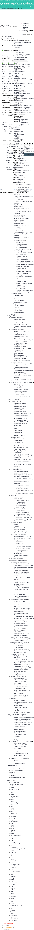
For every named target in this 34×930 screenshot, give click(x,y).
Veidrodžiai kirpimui (19, 319)
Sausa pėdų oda (22, 269)
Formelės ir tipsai (19, 177)
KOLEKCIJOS (11, 780)
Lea (11, 855)
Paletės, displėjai (18, 206)
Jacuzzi (12, 772)
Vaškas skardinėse (22, 504)
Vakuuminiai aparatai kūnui (21, 591)
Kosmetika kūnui (15, 437)
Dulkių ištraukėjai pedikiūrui (21, 649)
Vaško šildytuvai (18, 497)
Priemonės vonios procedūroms (22, 454)
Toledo (12, 913)
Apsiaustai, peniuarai (19, 386)
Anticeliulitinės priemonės (21, 447)
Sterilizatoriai (17, 683)
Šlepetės (19, 545)
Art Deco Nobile (14, 789)
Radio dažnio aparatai (20, 628)
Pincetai (19, 492)
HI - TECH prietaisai (19, 594)
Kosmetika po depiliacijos (24, 519)
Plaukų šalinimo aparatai (20, 586)
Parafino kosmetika (19, 310)
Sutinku (20, 8)
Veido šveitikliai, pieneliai (20, 406)
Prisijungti (23, 148)
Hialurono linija (18, 433)
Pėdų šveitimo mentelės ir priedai (23, 232)
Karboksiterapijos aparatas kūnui (23, 569)
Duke (11, 815)
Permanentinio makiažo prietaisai (23, 638)
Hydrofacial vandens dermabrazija (23, 616)
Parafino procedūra (15, 304)
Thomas (12, 910)
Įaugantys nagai (21, 254)
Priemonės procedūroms (21, 527)
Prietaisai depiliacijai (16, 691)
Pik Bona (12, 884)
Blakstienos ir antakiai (16, 469)
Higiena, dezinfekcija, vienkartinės (16, 714)
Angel (12, 787)
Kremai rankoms (22, 242)
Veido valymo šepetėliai (20, 635)
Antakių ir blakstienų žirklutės (25, 493)
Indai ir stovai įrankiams (20, 738)
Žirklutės (19, 198)
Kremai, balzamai (19, 439)
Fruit (11, 823)
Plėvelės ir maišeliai (19, 726)
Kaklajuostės (20, 394)
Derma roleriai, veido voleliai (22, 608)
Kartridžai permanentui (20, 640)
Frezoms (16, 710)
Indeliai (16, 524)
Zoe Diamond (14, 918)
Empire (12, 820)
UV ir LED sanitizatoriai (20, 680)
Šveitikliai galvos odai (20, 374)
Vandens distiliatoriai (16, 779)
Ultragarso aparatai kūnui (21, 589)
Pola (11, 886)
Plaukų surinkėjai (18, 350)
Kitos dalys (17, 141)
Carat (12, 801)
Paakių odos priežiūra (20, 411)
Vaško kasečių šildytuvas (21, 695)
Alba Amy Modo (14, 782)
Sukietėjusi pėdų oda (23, 275)
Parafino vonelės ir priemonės (22, 650)
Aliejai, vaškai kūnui (19, 449)
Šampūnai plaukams (19, 369)
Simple (12, 903)
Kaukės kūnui (17, 452)
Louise (12, 859)
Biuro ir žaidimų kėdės (16, 770)
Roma (12, 895)
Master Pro (13, 867)
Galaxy (12, 825)
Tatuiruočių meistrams (16, 558)
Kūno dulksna (17, 457)
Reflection (13, 889)
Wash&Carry (13, 915)
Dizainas (16, 203)
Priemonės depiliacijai (20, 509)
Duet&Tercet (13, 813)
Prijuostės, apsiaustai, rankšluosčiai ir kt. (21, 382)
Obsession (13, 876)
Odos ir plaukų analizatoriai (21, 621)
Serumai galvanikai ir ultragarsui (23, 456)
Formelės (20, 179)
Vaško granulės (21, 505)
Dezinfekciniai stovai (19, 688)
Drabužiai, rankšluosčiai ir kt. (18, 534)
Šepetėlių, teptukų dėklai (20, 531)
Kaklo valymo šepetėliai (20, 358)
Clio (11, 806)
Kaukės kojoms (21, 281)
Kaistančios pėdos (22, 256)
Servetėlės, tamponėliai (20, 533)
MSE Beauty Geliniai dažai (21, 162)
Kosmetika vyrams (15, 468)
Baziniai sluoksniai (19, 163)
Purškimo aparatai (19, 627)
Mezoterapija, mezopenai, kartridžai (24, 618)
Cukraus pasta (21, 502)
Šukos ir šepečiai (15, 351)
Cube (11, 811)
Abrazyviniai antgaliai (23, 187)
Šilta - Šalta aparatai (19, 630)
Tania (11, 908)
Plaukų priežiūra (11, 315)
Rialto (12, 893)
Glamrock (13, 832)
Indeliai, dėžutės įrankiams (24, 211)
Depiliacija (13, 495)
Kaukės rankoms (22, 244)
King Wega (13, 847)
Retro (12, 891)
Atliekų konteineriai (19, 739)
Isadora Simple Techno (16, 843)
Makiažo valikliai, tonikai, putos (22, 413)
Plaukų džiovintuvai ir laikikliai (22, 333)
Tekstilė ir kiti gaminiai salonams (19, 758)
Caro (11, 804)
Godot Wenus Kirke (15, 835)
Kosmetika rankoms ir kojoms (18, 239)
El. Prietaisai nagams (16, 293)
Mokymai (9, 150)
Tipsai (19, 180)
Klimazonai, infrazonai (20, 346)
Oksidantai (17, 365)
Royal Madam (14, 900)
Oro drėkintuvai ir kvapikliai (17, 777)
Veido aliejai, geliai (19, 408)
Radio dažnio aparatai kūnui (21, 587)
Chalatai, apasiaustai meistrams (23, 538)
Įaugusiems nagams (19, 223)
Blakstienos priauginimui (20, 473)
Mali (11, 862)
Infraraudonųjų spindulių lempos (23, 702)
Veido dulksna (18, 432)
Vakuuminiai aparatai (19, 632)
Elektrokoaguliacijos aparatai (22, 609)
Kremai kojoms (21, 280)
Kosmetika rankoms (19, 240)
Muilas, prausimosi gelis (24, 249)
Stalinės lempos (18, 705)
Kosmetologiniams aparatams (22, 712)
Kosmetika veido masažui (21, 415)
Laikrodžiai (13, 775)
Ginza (12, 828)
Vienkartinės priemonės (17, 716)
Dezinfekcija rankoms (20, 731)
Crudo (12, 809)
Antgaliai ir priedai (19, 182)
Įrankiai (19, 227)
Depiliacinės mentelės (23, 514)
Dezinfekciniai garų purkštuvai (22, 753)
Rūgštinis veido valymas (20, 418)
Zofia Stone (13, 920)
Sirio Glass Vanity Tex (16, 905)
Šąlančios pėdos (22, 268)
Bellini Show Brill (14, 796)
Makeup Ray (13, 861)
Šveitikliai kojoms (22, 288)
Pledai (15, 557)
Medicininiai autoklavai (20, 681)
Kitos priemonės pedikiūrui (21, 237)
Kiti (11, 774)
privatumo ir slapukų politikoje (9, 8)
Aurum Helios (14, 791)
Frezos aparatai (18, 295)
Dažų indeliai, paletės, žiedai (25, 490)
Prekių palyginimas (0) (8, 56)
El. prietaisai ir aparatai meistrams (16, 560)
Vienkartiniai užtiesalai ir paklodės (23, 722)
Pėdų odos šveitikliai (23, 266)
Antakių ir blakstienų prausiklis (25, 480)
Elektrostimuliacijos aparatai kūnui (23, 565)
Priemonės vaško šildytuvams (22, 521)
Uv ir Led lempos (18, 645)
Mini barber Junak (15, 871)
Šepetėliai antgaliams (23, 191)
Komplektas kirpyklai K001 (17, 849)
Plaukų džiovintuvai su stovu (21, 334)
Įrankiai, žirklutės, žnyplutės (21, 225)
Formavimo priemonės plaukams (23, 379)
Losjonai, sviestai (18, 442)
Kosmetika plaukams (16, 362)
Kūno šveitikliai (18, 440)
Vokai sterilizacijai (19, 729)
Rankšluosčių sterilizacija (21, 686)
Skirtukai (16, 235)
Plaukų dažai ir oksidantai (21, 367)
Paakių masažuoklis (19, 623)
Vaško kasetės (18, 498)
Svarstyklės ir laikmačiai (20, 324)
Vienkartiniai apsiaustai (23, 548)
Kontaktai (9, 169)
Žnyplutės (20, 199)
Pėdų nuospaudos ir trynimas (25, 264)
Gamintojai (24, 150)
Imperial (12, 842)
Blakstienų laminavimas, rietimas (23, 474)
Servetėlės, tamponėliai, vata (22, 724)
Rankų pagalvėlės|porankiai (21, 218)
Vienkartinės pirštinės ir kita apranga (24, 717)
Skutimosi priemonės (16, 381)
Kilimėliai (16, 760)
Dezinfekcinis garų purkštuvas (22, 690)
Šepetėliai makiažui (19, 529)
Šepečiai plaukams (19, 355)
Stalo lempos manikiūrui (20, 302)
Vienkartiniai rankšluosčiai (21, 389)
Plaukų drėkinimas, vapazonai (22, 673)
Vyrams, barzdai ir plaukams (22, 360)
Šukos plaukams (18, 353)
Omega (12, 878)
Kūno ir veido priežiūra (13, 399)
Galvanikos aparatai (19, 615)
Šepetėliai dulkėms (19, 204)
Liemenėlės (20, 543)
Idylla (11, 840)
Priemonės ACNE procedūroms (22, 422)
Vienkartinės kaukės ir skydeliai (22, 719)
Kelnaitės (19, 541)
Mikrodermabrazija (19, 584)
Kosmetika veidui (15, 401)
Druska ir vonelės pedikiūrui (25, 290)
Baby (11, 792)
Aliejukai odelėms (22, 247)
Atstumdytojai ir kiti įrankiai (24, 201)
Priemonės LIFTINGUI (20, 420)
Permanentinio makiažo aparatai (19, 637)
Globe (12, 833)
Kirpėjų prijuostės (18, 384)
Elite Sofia (13, 818)
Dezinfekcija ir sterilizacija (17, 676)
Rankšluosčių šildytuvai (20, 685)
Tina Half (12, 912)
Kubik (12, 850)
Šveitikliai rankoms (22, 246)
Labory (12, 854)
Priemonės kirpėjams (16, 317)
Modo (12, 872)
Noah (11, 874)
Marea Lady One (15, 864)
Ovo (11, 881)
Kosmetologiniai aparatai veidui (19, 599)
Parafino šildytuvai (19, 305)
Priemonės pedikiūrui (16, 222)
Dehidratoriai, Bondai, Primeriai (22, 170)
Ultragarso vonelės (19, 678)
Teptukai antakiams (22, 488)
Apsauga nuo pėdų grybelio (25, 252)
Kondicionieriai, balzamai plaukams (23, 370)
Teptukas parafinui (19, 309)
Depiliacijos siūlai (22, 510)
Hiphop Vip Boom (15, 837)
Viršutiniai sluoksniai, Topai (21, 165)
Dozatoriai (20, 210)
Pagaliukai (17, 213)
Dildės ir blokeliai (18, 175)
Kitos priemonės (18, 327)
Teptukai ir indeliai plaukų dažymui (23, 326)
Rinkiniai (12, 314)
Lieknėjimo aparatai (19, 581)
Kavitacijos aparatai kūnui (21, 570)
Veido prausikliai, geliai (20, 435)
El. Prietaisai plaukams (16, 329)
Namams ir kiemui (12, 767)
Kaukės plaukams (19, 372)
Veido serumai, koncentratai (21, 405)
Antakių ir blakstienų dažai (21, 471)
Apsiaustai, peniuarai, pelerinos (22, 536)
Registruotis (24, 147)
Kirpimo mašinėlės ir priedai (21, 331)
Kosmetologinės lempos (20, 700)
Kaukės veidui (18, 410)
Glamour (12, 830)
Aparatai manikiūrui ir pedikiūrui (19, 642)
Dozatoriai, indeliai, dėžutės (21, 208)
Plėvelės (16, 526)
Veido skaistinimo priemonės (22, 416)
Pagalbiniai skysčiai (19, 172)
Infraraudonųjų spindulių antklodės (23, 567)
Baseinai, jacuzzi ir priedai (17, 769)
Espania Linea (14, 821)
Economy (13, 816)
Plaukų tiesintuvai (22, 341)
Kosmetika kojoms (19, 251)
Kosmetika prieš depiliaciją (24, 517)
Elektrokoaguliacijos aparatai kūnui (23, 563)
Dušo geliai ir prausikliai (20, 451)
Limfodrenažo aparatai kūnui (22, 582)
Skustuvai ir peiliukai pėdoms (22, 234)
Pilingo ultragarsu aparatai (21, 625)
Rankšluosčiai (18, 387)
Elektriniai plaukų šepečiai (21, 343)
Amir (11, 786)
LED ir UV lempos (19, 300)
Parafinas (16, 307)
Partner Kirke (14, 883)
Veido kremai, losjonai (20, 403)
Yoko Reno (13, 917)
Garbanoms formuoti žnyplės (25, 340)
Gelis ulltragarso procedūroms (22, 459)
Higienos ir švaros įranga (17, 756)
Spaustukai (17, 194)
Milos (11, 869)
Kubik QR (13, 852)
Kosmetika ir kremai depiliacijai (22, 516)
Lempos (12, 698)
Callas (12, 799)
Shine (12, 901)
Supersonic (13, 906)
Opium (12, 879)
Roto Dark (13, 896)
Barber (12, 794)
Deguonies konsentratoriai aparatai (23, 603)
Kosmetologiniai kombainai (21, 572)
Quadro (12, 888)
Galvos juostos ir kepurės (24, 546)
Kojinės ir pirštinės (19, 312)
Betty (11, 797)
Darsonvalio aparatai (19, 601)
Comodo (12, 808)
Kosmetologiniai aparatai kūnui (19, 562)
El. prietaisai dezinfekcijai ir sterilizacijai (21, 741)
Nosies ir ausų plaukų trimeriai (22, 348)
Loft (11, 857)
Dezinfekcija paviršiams (20, 733)
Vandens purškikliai (19, 322)
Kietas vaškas (21, 507)
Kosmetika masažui (19, 445)
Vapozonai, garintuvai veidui (21, 633)
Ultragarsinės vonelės (20, 743)
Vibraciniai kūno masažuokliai (22, 592)
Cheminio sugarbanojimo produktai (23, 363)
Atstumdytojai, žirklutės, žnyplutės (23, 196)
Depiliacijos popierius (23, 512)
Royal (12, 898)
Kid (11, 845)
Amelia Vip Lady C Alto (16, 784)
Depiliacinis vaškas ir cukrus (22, 500)
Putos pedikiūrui (21, 286)
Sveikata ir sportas (12, 765)
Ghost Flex (13, 826)
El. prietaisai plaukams (16, 654)
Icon (11, 838)
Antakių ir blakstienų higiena (22, 476)
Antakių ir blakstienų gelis (24, 478)
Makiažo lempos (18, 704)
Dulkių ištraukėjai (18, 298)
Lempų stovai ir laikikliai (20, 707)
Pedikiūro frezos (18, 297)
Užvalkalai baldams (19, 763)
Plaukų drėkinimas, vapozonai (22, 345)
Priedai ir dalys (14, 709)
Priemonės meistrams (16, 522)
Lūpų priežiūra (18, 430)
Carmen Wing (14, 803)
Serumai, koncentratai (20, 444)
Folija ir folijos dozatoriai (20, 321)
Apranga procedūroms (20, 539)
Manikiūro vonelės (19, 220)
